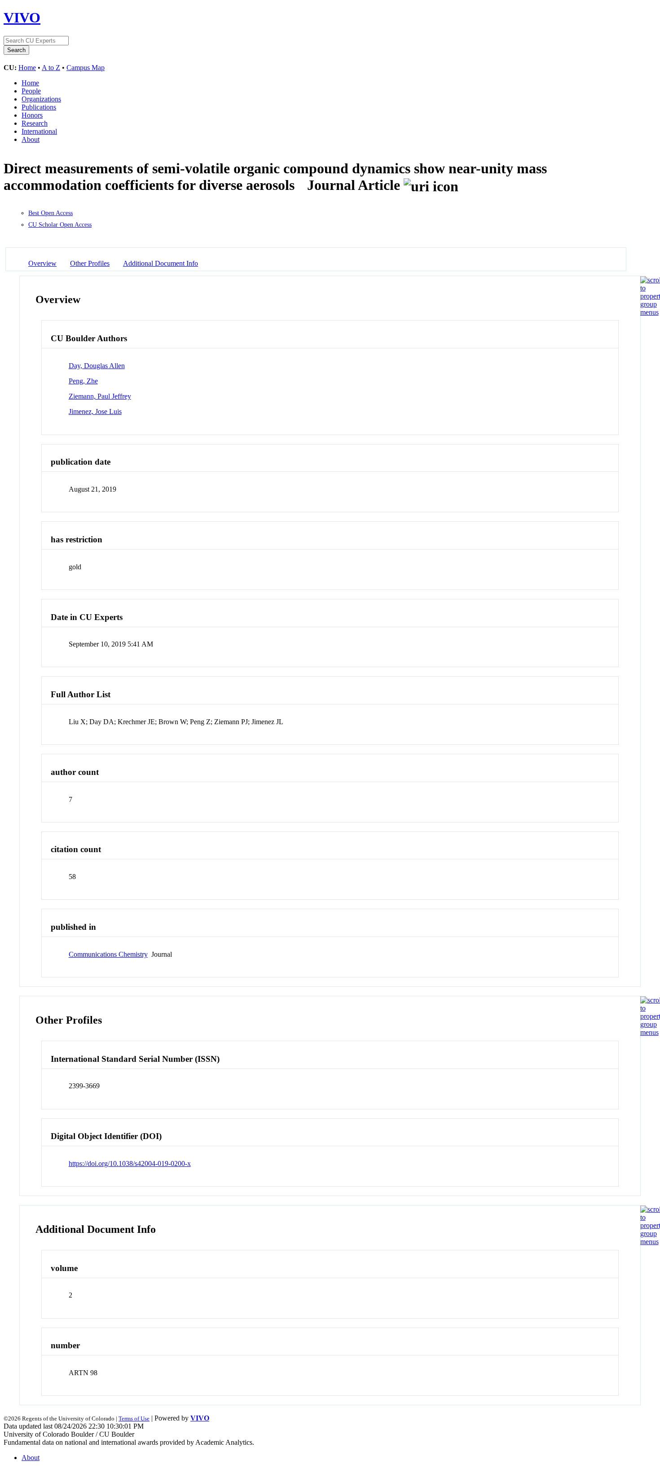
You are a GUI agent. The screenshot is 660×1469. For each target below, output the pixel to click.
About (31, 139)
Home (27, 67)
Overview (42, 263)
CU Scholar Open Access (60, 224)
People (31, 91)
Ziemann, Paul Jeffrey (100, 396)
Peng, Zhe (83, 381)
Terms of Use (134, 1418)
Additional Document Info (160, 263)
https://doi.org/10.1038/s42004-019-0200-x (130, 1163)
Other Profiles (90, 263)
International (39, 131)
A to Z (51, 67)
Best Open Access (50, 213)
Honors (32, 115)
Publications (39, 107)
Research (35, 123)
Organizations (41, 99)
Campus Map (85, 67)
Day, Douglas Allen (97, 365)
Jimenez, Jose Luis (95, 411)
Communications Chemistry (108, 954)
